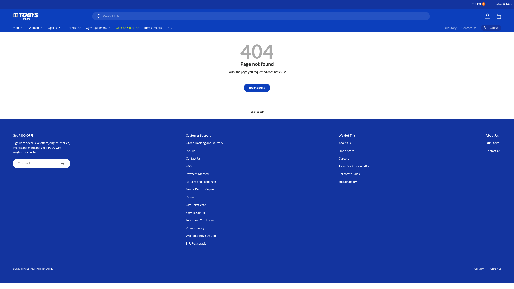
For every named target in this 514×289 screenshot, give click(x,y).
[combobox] (261, 16)
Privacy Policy (195, 228)
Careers (344, 158)
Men (16, 28)
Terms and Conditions (200, 220)
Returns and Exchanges (201, 181)
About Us (345, 143)
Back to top (257, 111)
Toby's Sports (26, 268)
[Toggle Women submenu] (42, 27)
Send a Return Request (201, 189)
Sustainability (348, 181)
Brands (71, 28)
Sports (52, 28)
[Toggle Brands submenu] (79, 27)
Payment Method (197, 174)
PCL (169, 28)
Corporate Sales (349, 174)
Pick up (190, 151)
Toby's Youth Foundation (354, 166)
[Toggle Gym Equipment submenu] (110, 27)
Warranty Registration (201, 235)
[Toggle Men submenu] (22, 27)
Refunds (191, 197)
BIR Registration (197, 243)
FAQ (189, 166)
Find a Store (346, 151)
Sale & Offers (125, 28)
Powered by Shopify (43, 268)
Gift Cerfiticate (196, 205)
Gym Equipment (96, 28)
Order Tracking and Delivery (204, 143)
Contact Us (468, 28)
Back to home (257, 87)
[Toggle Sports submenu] (60, 27)
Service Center (195, 212)
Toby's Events (153, 28)
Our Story (450, 28)
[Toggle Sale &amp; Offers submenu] (137, 27)
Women (34, 28)
